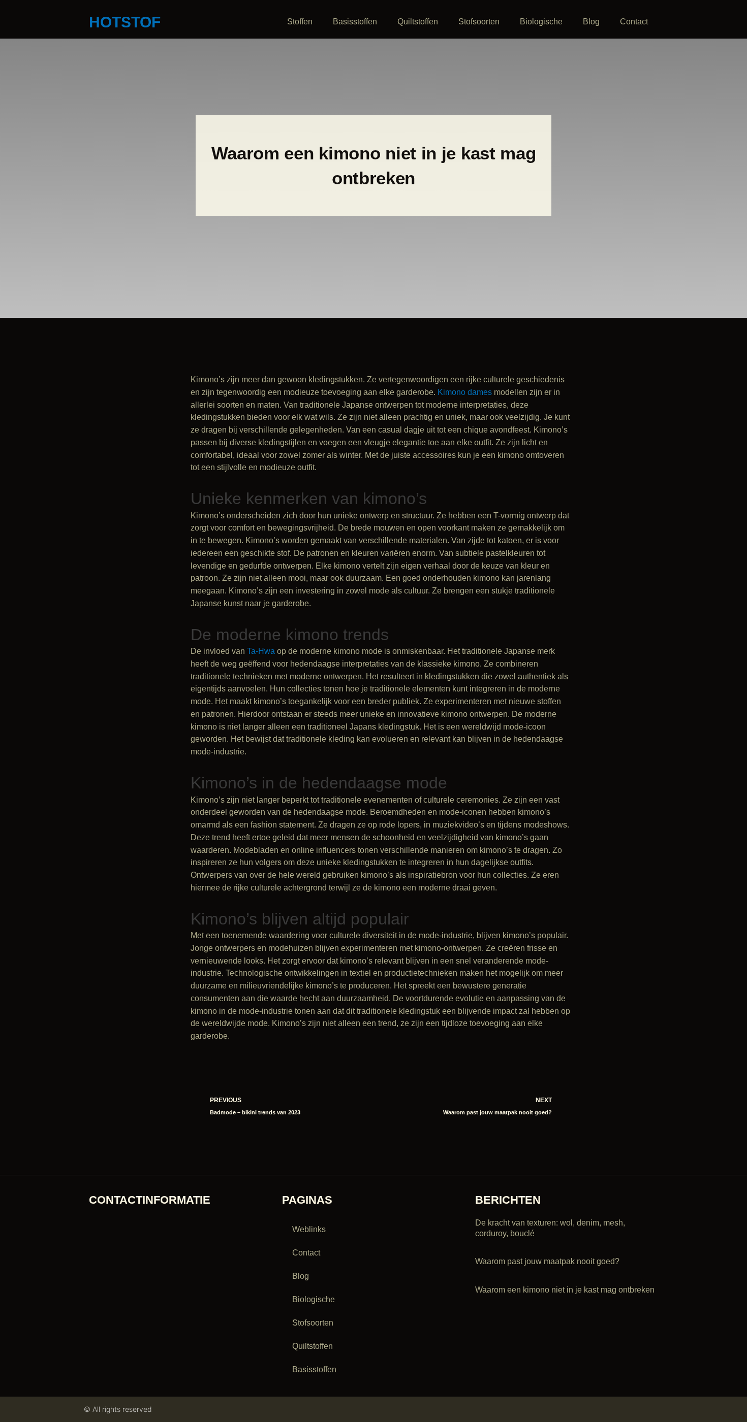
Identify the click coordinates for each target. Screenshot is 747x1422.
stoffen (300, 21)
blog (591, 21)
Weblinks (309, 1229)
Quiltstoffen (417, 21)
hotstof (125, 22)
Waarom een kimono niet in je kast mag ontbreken (565, 1289)
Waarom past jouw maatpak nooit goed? (547, 1261)
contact (634, 21)
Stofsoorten (479, 21)
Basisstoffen (355, 21)
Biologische (541, 21)
